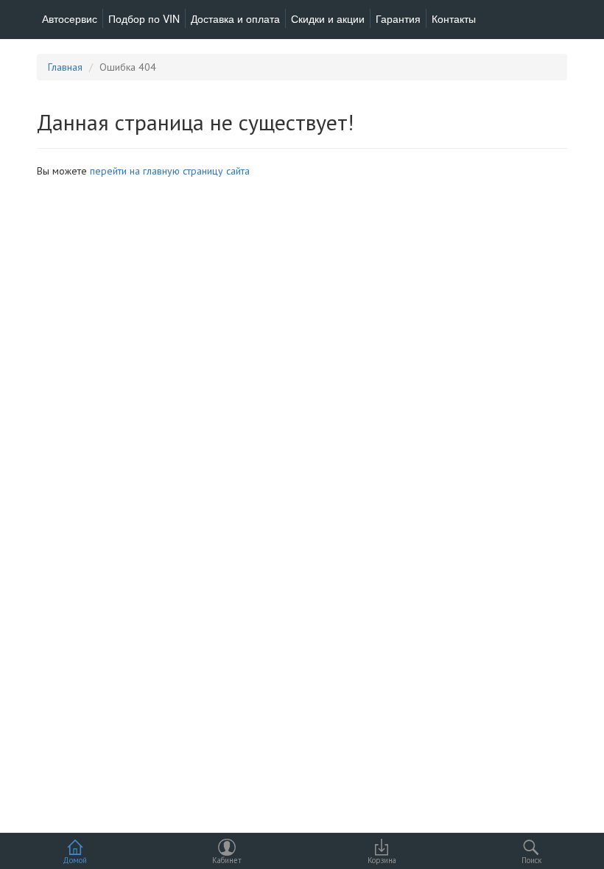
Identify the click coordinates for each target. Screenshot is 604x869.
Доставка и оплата (235, 18)
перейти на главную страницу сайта (170, 170)
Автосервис (69, 18)
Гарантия (398, 18)
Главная (65, 67)
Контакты (454, 18)
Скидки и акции (328, 18)
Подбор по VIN (144, 18)
